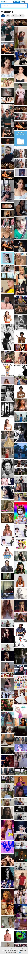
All (3, 15)
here (20, 952)
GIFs (8, 15)
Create (17, 1)
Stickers (14, 15)
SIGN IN (22, 1)
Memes (21, 15)
